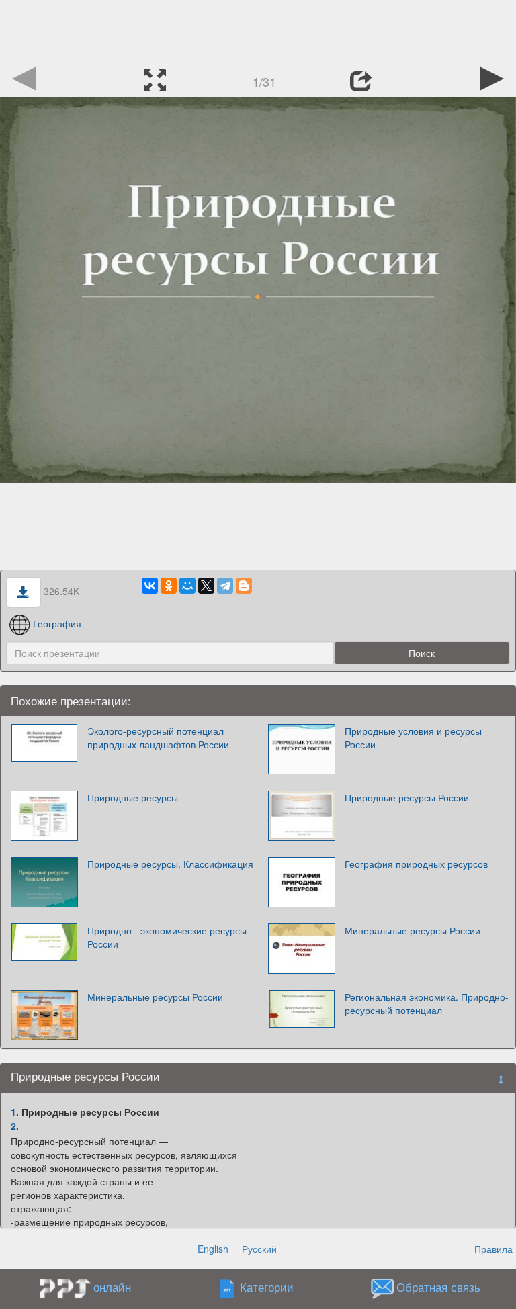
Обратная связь (438, 1287)
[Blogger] (244, 586)
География (57, 623)
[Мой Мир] (187, 586)
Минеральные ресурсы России (412, 930)
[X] (206, 586)
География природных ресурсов (416, 863)
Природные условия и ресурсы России (413, 737)
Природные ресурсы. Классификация (170, 863)
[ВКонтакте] (150, 586)
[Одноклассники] (169, 586)
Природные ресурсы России (407, 797)
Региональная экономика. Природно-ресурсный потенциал (427, 1003)
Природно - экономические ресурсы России (167, 936)
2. (15, 1125)
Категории (267, 1287)
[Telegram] (225, 586)
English (213, 1248)
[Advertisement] (258, 30)
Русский (259, 1248)
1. (15, 1111)
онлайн (112, 1287)
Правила (493, 1248)
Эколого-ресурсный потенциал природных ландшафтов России (158, 737)
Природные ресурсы (132, 797)
